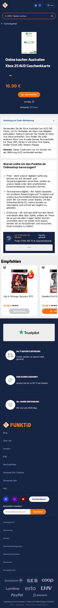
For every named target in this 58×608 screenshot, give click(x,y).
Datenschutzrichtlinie (11, 554)
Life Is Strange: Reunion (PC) (18, 296)
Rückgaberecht (9, 570)
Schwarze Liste (10, 481)
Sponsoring (7, 530)
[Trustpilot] (29, 247)
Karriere (6, 538)
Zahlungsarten (9, 522)
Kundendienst (39, 499)
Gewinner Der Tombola (13, 473)
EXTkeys (34, 107)
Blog (5, 433)
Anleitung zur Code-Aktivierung (18, 120)
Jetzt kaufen (31, 94)
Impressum (7, 562)
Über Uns (7, 441)
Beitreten (38, 512)
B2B (5, 457)
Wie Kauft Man (9, 465)
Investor (6, 449)
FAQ (5, 489)
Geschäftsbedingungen (12, 546)
